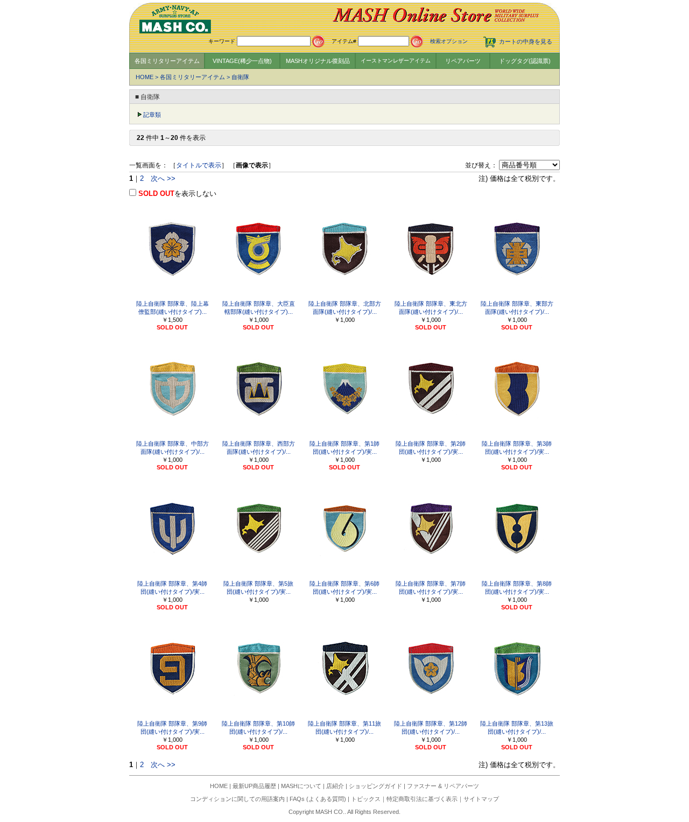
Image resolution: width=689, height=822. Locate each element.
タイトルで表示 (198, 165)
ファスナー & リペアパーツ (443, 786)
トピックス (366, 799)
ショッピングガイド (375, 786)
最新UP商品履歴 (254, 786)
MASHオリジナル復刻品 (318, 61)
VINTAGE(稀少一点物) (242, 61)
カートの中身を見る (525, 41)
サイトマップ (481, 799)
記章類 (152, 114)
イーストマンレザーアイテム (396, 61)
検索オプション (449, 41)
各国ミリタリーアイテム (167, 61)
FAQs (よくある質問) (318, 799)
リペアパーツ (463, 61)
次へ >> (163, 178)
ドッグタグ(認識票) (525, 61)
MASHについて (301, 786)
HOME (144, 77)
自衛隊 (240, 77)
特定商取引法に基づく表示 (422, 799)
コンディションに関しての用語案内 (237, 799)
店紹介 (335, 786)
